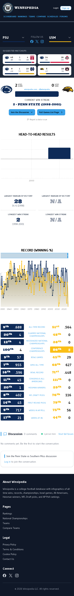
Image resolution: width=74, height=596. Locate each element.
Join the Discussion (20, 112)
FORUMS (64, 16)
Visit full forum (66, 434)
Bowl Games (37, 357)
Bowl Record (37, 372)
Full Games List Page (49, 112)
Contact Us (8, 559)
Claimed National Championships (37, 334)
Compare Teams (11, 528)
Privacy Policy (9, 544)
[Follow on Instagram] (42, 41)
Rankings (7, 513)
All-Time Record (37, 327)
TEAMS (32, 16)
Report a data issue (38, 119)
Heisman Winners (37, 387)
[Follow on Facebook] (31, 41)
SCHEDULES (52, 16)
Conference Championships (37, 349)
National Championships (15, 518)
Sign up (65, 8)
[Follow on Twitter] (37, 41)
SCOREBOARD (9, 16)
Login (56, 8)
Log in (7, 461)
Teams (6, 523)
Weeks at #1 (37, 418)
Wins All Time (37, 365)
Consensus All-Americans (37, 380)
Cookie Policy (9, 554)
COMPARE (41, 16)
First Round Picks (37, 402)
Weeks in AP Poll (37, 410)
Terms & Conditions (13, 549)
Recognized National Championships (37, 342)
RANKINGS (22, 16)
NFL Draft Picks (37, 395)
